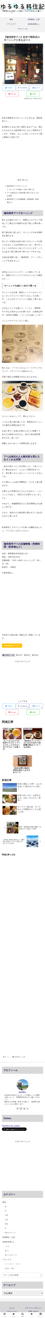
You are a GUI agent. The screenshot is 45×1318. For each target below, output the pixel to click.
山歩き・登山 (9, 1268)
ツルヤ (7, 1246)
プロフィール (12, 1311)
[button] (41, 1275)
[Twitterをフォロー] (17, 1108)
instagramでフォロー (12, 645)
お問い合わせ (33, 1311)
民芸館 (35, 655)
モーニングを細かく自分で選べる (21, 189)
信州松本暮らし (8, 1242)
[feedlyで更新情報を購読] (24, 1108)
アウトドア (6, 1260)
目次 (19, 180)
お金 (6, 1219)
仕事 (6, 1215)
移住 (4, 1202)
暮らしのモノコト (11, 1255)
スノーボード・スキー (12, 1264)
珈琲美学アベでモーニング (17, 186)
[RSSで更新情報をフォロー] (27, 1108)
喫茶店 (28, 655)
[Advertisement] (22, 107)
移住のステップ (10, 1232)
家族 (6, 1224)
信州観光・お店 (9, 655)
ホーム (11, 1308)
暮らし (7, 1251)
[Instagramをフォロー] (20, 1108)
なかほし (22, 1092)
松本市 (20, 655)
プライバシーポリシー (33, 1308)
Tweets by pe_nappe (11, 1126)
